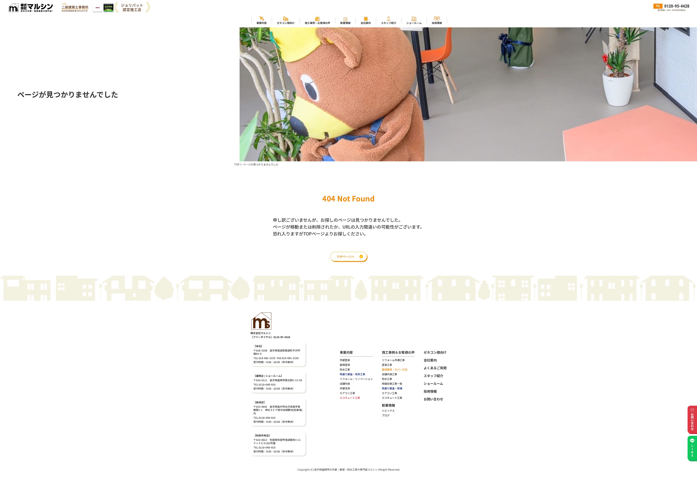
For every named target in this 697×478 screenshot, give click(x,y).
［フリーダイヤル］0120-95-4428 (270, 337)
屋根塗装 (345, 365)
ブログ (386, 415)
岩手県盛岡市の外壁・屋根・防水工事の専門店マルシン (346, 469)
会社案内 (430, 360)
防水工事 (345, 369)
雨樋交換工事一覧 (392, 383)
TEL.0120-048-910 (264, 384)
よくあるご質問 (435, 367)
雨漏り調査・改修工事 (352, 374)
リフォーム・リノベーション (356, 379)
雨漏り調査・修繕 (392, 388)
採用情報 (430, 391)
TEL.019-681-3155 (264, 358)
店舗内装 (345, 383)
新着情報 (388, 405)
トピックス (388, 410)
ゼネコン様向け (435, 352)
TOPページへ (345, 256)
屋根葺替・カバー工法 (394, 369)
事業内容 (346, 353)
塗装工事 (387, 365)
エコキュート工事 (350, 398)
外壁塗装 (345, 360)
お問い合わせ (433, 399)
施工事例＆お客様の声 (398, 353)
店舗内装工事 (389, 374)
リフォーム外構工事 (393, 360)
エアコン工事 (347, 393)
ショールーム (433, 383)
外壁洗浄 (345, 388)
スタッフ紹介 (433, 375)
